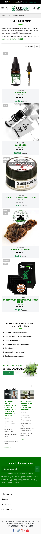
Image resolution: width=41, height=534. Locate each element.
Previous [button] (32, 386)
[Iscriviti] (37, 469)
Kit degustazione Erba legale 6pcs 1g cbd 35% (21, 301)
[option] (11, 419)
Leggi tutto (7, 447)
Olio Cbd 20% (20, 145)
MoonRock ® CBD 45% (20, 250)
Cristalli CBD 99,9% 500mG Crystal (20, 197)
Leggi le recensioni (29, 2)
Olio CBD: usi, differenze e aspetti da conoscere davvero (26, 405)
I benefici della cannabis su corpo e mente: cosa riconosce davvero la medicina (10, 408)
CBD (22, 95)
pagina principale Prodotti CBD (12, 39)
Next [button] (36, 386)
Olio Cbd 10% (20, 93)
